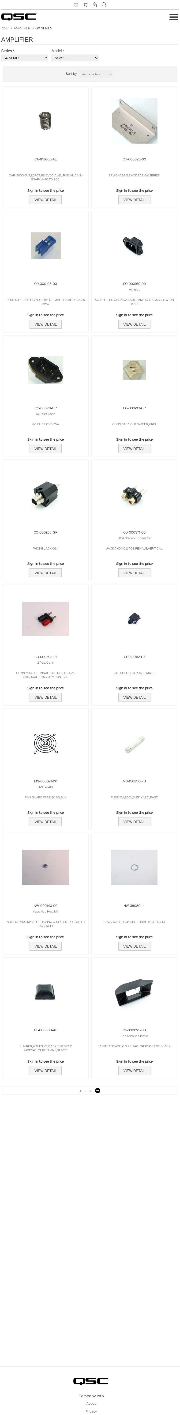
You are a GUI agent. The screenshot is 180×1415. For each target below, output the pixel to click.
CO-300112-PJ (134, 656)
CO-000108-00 (45, 283)
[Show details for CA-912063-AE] (45, 119)
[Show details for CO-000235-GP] (45, 492)
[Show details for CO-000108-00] (45, 243)
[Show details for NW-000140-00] (45, 865)
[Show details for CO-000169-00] (134, 243)
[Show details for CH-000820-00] (134, 119)
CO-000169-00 (134, 283)
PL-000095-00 (134, 1030)
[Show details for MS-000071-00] (45, 741)
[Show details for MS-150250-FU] (134, 741)
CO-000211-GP (46, 408)
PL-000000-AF (45, 1030)
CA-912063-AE (45, 159)
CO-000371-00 (134, 532)
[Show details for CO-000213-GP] (134, 368)
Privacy (91, 1411)
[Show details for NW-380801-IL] (134, 865)
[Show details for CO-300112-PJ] (134, 616)
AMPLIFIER (22, 28)
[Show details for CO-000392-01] (45, 616)
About (91, 1403)
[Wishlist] (76, 4)
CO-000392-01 (45, 656)
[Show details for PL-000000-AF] (45, 990)
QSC (5, 28)
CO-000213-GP (134, 408)
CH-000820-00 (134, 159)
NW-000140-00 (45, 905)
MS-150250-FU (134, 781)
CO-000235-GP (45, 532)
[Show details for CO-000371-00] (134, 492)
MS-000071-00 (45, 781)
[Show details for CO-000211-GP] (45, 368)
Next (97, 1090)
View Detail (45, 199)
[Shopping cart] (85, 4)
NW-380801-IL (134, 905)
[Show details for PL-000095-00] (134, 990)
